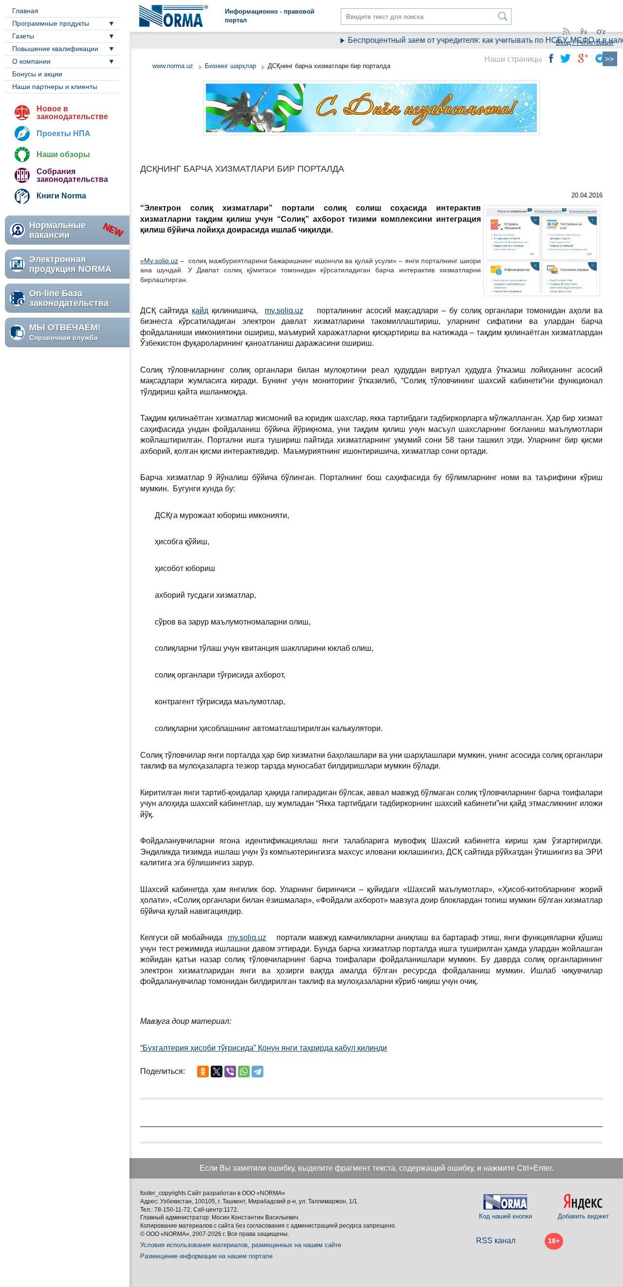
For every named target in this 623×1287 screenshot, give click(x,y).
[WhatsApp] (244, 1071)
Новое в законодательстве (72, 112)
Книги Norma (61, 196)
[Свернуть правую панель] (610, 59)
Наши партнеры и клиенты (54, 86)
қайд (200, 310)
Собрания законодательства (72, 175)
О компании (31, 61)
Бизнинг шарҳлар (230, 66)
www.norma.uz (172, 66)
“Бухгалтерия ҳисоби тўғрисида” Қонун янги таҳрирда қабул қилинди (263, 1048)
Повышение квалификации (55, 49)
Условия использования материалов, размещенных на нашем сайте (240, 1245)
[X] (216, 1071)
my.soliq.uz (284, 310)
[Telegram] (257, 1071)
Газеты (23, 36)
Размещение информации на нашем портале (206, 1256)
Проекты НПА (64, 133)
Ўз (583, 32)
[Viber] (230, 1071)
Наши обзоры (63, 154)
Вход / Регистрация (584, 42)
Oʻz (601, 32)
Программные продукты (50, 23)
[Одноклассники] (203, 1071)
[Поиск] (503, 16)
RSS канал (495, 1240)
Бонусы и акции (37, 74)
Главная (25, 11)
